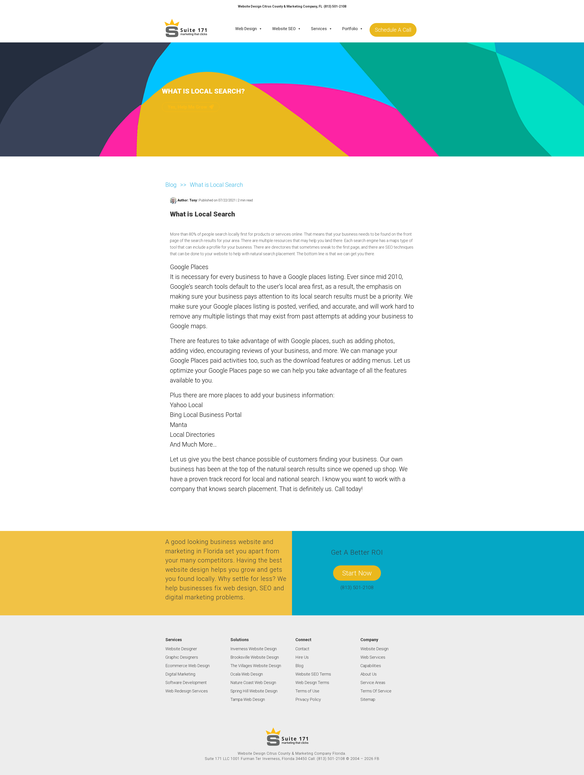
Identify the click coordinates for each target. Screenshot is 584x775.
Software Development (186, 682)
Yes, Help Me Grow (188, 107)
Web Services (372, 657)
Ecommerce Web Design (187, 665)
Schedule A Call (393, 30)
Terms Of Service (375, 691)
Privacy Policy (308, 699)
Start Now (357, 573)
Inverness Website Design (253, 648)
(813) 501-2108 (335, 6)
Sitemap (367, 699)
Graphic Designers (181, 657)
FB (377, 759)
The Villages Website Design (255, 665)
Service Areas (372, 682)
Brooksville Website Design (254, 657)
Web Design (246, 28)
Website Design (374, 648)
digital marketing (189, 597)
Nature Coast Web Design (253, 682)
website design (187, 569)
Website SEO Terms (313, 674)
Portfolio (350, 28)
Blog (171, 184)
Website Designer (181, 648)
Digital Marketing (180, 674)
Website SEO (284, 28)
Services (319, 28)
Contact (302, 648)
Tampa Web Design (247, 699)
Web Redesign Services (186, 691)
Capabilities (370, 665)
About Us (368, 674)
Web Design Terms (312, 682)
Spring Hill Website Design (253, 691)
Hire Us (302, 657)
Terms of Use (307, 691)
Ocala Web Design (246, 674)
